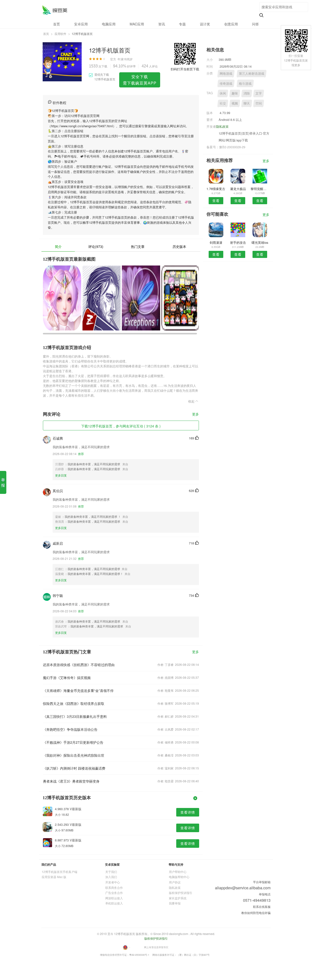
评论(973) (95, 246)
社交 (223, 103)
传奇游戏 (226, 83)
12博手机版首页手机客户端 (59, 872)
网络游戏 (226, 73)
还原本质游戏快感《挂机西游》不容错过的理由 (79, 664)
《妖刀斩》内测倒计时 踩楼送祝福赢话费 (74, 768)
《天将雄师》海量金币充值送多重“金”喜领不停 (78, 690)
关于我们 (111, 872)
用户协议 (175, 882)
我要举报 (175, 903)
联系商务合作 (114, 887)
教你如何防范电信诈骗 (256, 913)
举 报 (3, 482)
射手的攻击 (238, 242)
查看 (216, 200)
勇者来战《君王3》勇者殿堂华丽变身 (71, 781)
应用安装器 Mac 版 (54, 877)
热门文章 (138, 246)
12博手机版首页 (54, 10)
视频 (235, 103)
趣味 (235, 93)
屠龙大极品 (238, 188)
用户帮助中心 (177, 872)
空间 (258, 103)
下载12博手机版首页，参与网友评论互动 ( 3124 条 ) (121, 426)
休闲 (223, 93)
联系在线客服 (262, 906)
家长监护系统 (177, 898)
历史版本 (179, 246)
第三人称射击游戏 (251, 73)
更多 (195, 414)
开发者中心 (112, 882)
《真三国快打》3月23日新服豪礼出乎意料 (75, 716)
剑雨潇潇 (216, 242)
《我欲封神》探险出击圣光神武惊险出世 (73, 755)
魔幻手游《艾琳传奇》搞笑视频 (67, 677)
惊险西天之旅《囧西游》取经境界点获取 (73, 703)
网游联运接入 (114, 898)
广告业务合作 (114, 893)
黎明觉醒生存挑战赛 (260, 188)
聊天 (247, 103)
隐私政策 (222, 126)
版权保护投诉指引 (180, 893)
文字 (258, 93)
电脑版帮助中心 (179, 877)
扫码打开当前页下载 (185, 69)
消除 (247, 93)
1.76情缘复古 (215, 188)
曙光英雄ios (260, 242)
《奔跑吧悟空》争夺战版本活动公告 (70, 729)
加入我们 (111, 877)
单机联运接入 (114, 903)
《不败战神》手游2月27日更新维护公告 (73, 742)
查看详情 (187, 812)
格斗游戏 (245, 83)
